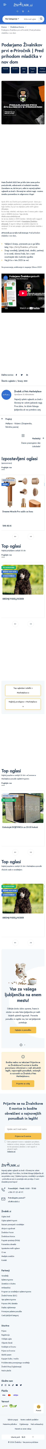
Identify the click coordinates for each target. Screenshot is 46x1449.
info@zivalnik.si (14, 1201)
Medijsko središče (7, 1256)
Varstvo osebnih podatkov (29, 1419)
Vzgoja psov (32, 70)
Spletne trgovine (7, 1279)
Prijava (3, 1331)
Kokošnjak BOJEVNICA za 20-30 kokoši (20, 827)
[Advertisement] (23, 151)
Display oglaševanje (8, 1307)
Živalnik (15, 68)
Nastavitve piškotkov (10, 1424)
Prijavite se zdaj (23, 1083)
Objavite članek (6, 1343)
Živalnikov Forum (7, 1232)
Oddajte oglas (6, 1339)
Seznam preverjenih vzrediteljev (12, 1224)
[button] (15, 536)
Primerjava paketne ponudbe (11, 1311)
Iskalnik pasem (6, 1354)
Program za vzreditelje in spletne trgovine (16, 1291)
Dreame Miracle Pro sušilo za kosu (17, 511)
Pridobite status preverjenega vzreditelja (15, 1362)
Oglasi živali (5, 1216)
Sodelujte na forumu (8, 1347)
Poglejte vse (6, 467)
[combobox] (12, 19)
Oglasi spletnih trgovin (9, 1220)
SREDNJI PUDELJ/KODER (13, 598)
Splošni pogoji (13, 1419)
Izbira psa (24, 70)
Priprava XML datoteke (9, 1303)
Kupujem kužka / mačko (10, 1358)
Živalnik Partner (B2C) (9, 1295)
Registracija (5, 1335)
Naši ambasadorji (37, 1424)
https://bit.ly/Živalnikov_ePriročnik (23, 247)
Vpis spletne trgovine (8, 1299)
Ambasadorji (5, 1287)
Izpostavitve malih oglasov (10, 1248)
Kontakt (4, 1260)
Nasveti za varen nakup (23, 1429)
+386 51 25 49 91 (15, 1192)
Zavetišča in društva (8, 1283)
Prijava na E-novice (23, 1136)
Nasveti (5, 68)
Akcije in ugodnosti (8, 1228)
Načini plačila (6, 1370)
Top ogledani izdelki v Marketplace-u (23, 690)
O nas (3, 1252)
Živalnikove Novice (17, 27)
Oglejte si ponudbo (23, 1030)
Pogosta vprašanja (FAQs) (10, 1240)
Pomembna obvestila (8, 1244)
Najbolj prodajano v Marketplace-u (23, 704)
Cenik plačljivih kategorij (10, 1315)
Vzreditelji (4, 1275)
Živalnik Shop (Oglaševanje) (11, 1366)
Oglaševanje (23, 1424)
